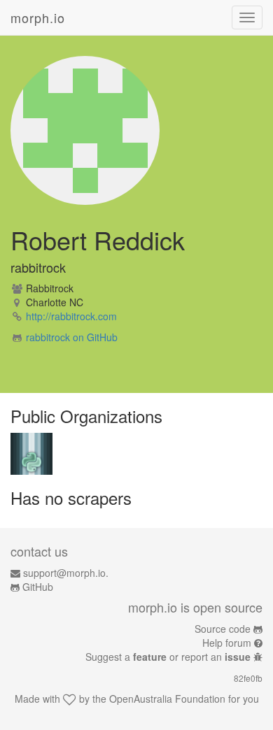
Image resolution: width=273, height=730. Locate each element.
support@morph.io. (65, 573)
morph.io (37, 17)
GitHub (37, 587)
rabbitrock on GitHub (72, 337)
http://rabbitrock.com (71, 316)
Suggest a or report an (168, 657)
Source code (223, 629)
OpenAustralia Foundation (167, 699)
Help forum (226, 643)
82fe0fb (248, 678)
